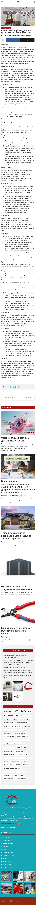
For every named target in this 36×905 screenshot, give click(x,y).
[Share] (13, 40)
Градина (5, 846)
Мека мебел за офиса (9, 722)
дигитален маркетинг (9, 736)
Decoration (6, 837)
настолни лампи (7, 757)
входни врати (9, 208)
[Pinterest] (20, 387)
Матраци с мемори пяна (25, 719)
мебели (21, 747)
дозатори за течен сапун (22, 736)
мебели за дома (8, 751)
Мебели (5, 858)
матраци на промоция (9, 747)
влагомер (21, 730)
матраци (6, 743)
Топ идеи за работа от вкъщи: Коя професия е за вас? (15, 656)
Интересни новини (8, 852)
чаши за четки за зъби (21, 778)
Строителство (7, 867)
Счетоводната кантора (22, 722)
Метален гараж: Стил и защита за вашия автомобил (16, 588)
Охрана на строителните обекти (14, 667)
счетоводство (7, 775)
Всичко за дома (8, 843)
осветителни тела (18, 757)
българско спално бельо (10, 730)
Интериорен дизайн (9, 855)
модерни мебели (23, 754)
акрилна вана (27, 726)
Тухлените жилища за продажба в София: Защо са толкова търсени (16, 536)
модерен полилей (19, 751)
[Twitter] (11, 387)
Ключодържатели (25, 715)
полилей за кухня (8, 764)
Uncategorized (6, 28)
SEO (16, 711)
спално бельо (26, 764)
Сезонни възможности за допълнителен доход (15, 439)
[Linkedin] (17, 387)
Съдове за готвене (12, 726)
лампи (27, 739)
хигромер (22, 775)
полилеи (6, 761)
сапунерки (17, 764)
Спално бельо (7, 864)
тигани (15, 775)
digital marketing (7, 711)
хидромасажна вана (8, 778)
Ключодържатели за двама (10, 719)
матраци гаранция (15, 743)
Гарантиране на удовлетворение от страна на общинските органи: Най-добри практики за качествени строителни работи (18, 487)
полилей (25, 761)
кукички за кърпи (19, 739)
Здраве (5, 849)
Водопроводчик (11, 715)
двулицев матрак (8, 733)
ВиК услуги (26, 711)
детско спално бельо (20, 733)
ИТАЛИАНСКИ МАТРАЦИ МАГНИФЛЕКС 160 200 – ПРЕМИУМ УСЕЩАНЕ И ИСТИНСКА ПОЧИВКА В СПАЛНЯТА (18, 662)
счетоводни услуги (21, 772)
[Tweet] (27, 40)
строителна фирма (12, 768)
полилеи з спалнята (15, 761)
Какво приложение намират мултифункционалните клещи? (16, 631)
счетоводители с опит (9, 772)
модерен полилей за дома (10, 754)
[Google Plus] (14, 387)
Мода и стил (6, 861)
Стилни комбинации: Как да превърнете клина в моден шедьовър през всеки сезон (18, 671)
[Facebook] (9, 387)
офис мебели (29, 757)
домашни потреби (8, 739)
